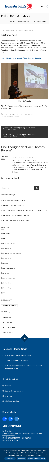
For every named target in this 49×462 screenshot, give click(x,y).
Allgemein (7, 114)
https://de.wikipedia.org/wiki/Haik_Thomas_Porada (21, 58)
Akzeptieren (9, 459)
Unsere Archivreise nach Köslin (13, 205)
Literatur (6, 273)
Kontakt (8, 386)
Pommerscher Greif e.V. (26, 30)
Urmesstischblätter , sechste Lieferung (16, 215)
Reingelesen (7, 283)
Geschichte (7, 258)
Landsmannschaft (7, 117)
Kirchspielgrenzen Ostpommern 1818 (16, 220)
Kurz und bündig (23, 21)
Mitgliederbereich (12, 401)
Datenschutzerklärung (14, 391)
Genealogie (7, 248)
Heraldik (6, 263)
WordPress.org (8, 332)
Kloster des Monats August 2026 (14, 200)
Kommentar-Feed (9, 327)
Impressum (9, 396)
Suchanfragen (8, 288)
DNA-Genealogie (9, 243)
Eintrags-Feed (8, 322)
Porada (16, 117)
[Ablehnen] (46, 455)
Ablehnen (21, 459)
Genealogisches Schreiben (12, 253)
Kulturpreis (31, 114)
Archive (6, 238)
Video (5, 293)
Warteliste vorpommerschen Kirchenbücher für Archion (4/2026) (25, 210)
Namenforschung (9, 278)
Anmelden (7, 317)
